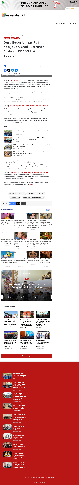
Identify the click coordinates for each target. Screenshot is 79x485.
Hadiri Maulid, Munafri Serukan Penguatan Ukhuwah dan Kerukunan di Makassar (19, 427)
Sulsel (17, 38)
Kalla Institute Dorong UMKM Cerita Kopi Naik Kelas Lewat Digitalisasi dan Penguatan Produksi (19, 418)
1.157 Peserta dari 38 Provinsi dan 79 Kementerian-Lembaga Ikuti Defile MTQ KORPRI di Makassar (19, 396)
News (9, 35)
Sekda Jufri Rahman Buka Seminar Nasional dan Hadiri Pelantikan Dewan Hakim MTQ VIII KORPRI (19, 386)
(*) (32, 184)
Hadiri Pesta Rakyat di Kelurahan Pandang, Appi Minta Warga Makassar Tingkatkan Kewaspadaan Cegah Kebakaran (26, 323)
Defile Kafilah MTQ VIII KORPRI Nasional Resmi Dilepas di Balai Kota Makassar (19, 376)
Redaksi (39, 479)
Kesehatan (6, 38)
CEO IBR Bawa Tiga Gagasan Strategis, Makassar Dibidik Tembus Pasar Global (19, 436)
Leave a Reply (26, 356)
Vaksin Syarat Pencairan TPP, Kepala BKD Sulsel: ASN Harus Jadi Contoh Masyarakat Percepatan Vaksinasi (26, 106)
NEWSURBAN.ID (15, 80)
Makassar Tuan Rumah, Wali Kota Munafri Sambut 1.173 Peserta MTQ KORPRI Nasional (19, 445)
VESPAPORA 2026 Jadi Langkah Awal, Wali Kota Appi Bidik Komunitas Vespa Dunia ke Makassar (43, 322)
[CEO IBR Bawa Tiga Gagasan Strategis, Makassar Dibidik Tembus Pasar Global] (7, 436)
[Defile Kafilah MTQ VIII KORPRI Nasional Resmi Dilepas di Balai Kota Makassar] (8, 133)
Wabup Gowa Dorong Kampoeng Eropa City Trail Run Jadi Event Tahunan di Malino (27, 287)
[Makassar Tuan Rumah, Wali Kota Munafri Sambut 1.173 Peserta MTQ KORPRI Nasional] (7, 445)
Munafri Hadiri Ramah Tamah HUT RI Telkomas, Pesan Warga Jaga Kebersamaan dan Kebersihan (10, 343)
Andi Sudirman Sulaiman (17, 194)
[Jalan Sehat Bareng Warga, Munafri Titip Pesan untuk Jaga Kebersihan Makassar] (11, 314)
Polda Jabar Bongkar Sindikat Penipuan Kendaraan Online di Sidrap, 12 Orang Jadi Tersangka (19, 455)
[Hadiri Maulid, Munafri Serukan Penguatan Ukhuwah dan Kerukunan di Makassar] (7, 427)
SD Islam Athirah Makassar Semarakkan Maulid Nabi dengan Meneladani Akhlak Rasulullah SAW (19, 407)
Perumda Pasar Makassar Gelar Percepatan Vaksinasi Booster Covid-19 (29, 172)
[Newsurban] (13, 15)
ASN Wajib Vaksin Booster (36, 194)
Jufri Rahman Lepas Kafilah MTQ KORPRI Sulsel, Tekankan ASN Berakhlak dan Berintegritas (26, 343)
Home (6, 35)
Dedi (7, 66)
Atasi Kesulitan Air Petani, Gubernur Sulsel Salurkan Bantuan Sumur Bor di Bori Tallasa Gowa (42, 343)
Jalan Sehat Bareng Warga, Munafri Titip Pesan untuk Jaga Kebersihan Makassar (10, 322)
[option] (26, 285)
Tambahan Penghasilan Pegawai (34, 197)
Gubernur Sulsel (15, 197)
